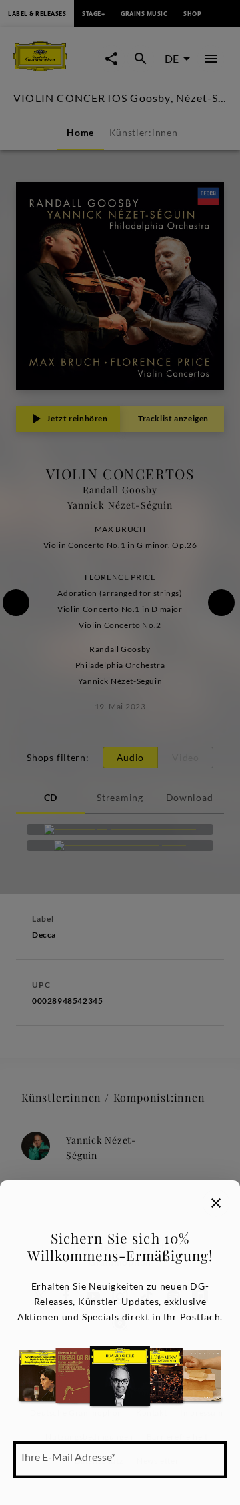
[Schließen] (216, 1203)
